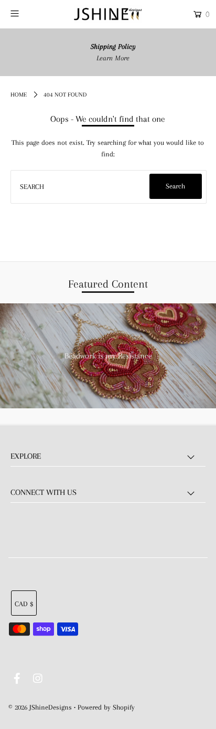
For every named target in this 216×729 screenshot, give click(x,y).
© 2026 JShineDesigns (40, 707)
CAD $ (24, 604)
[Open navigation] (28, 13)
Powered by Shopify (106, 707)
